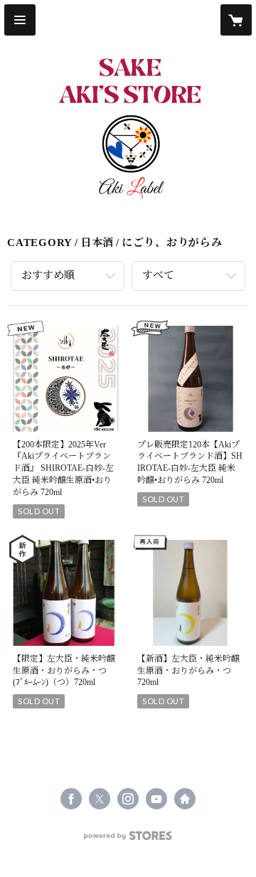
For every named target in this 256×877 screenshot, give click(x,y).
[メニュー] (20, 20)
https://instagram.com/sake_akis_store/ (128, 798)
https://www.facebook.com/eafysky (71, 798)
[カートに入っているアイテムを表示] (236, 20)
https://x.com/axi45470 (99, 798)
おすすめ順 (48, 275)
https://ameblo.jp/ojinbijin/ (185, 798)
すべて (158, 275)
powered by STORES (128, 839)
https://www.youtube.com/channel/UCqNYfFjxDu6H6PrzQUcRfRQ (156, 798)
